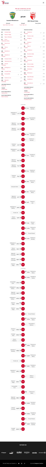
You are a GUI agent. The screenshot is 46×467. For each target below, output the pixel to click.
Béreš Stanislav (4, 96)
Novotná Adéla (30, 53)
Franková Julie (30, 36)
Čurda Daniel (27, 92)
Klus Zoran (10, 24)
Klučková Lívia (8, 77)
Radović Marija (8, 34)
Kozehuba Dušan (28, 99)
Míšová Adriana (30, 66)
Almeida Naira (8, 32)
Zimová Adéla (30, 64)
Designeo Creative (38, 463)
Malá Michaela (30, 76)
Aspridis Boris (4, 93)
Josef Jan (26, 95)
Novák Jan (3, 85)
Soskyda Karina (8, 58)
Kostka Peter (4, 89)
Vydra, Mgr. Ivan (23, 24)
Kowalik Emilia (8, 71)
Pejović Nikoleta (8, 37)
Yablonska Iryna (8, 61)
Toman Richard (27, 88)
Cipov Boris (5, 24)
